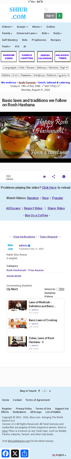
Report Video (33, 208)
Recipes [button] (56, 39)
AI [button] (24, 46)
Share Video (56, 208)
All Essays (13, 208)
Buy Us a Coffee (36, 215)
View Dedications (24, 236)
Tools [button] (5, 46)
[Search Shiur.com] (46, 9)
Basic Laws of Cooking (43, 320)
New (45, 198)
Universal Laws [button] (26, 33)
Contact (17, 400)
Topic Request (48, 236)
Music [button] (36, 26)
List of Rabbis (53, 412)
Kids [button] (44, 33)
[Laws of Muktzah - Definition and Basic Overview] (17, 305)
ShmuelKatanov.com (19, 441)
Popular (57, 198)
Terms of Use (43, 408)
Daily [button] (56, 33)
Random (33, 198)
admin (23, 245)
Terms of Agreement (37, 400)
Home (5, 400)
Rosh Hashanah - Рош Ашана (25, 270)
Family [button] (6, 33)
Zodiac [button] (50, 26)
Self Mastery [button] (10, 39)
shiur (5, 431)
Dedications (19, 412)
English (60, 455)
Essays (21, 26)
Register (7, 408)
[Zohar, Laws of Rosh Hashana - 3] (17, 341)
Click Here (49, 187)
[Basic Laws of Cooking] (17, 323)
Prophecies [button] (39, 39)
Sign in (50, 15)
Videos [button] (6, 26)
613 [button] (17, 46)
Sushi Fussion (27, 82)
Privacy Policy (24, 408)
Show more (14, 276)
